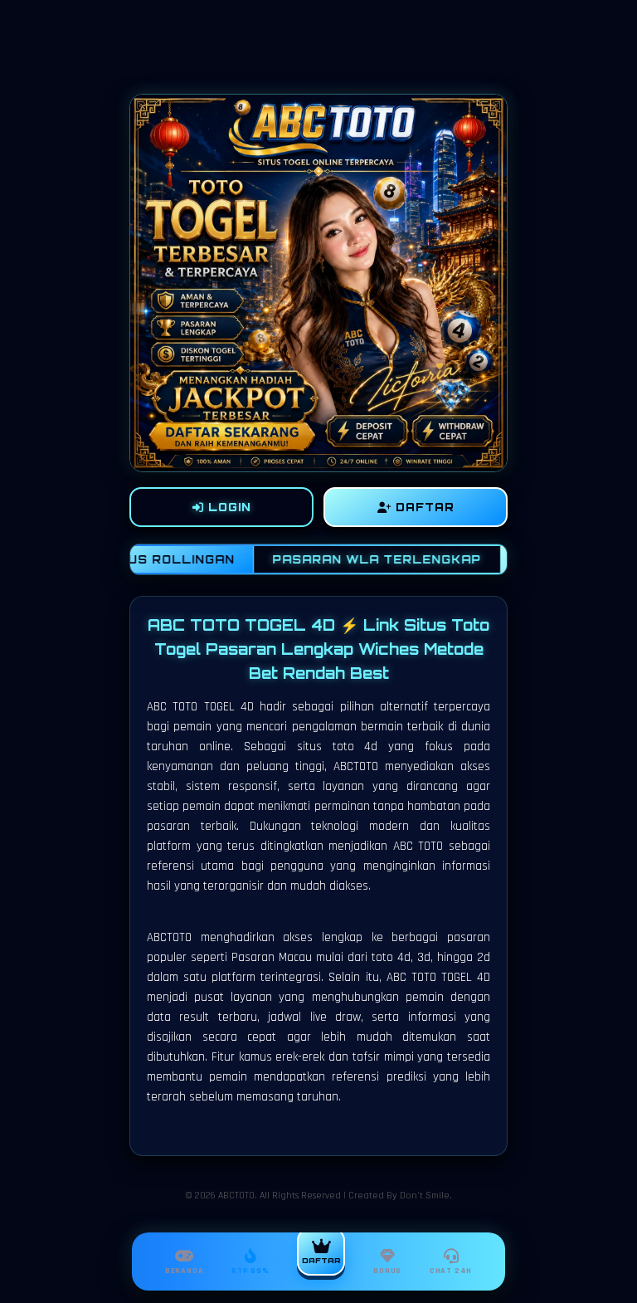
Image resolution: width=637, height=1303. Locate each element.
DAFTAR (423, 507)
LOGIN (227, 507)
